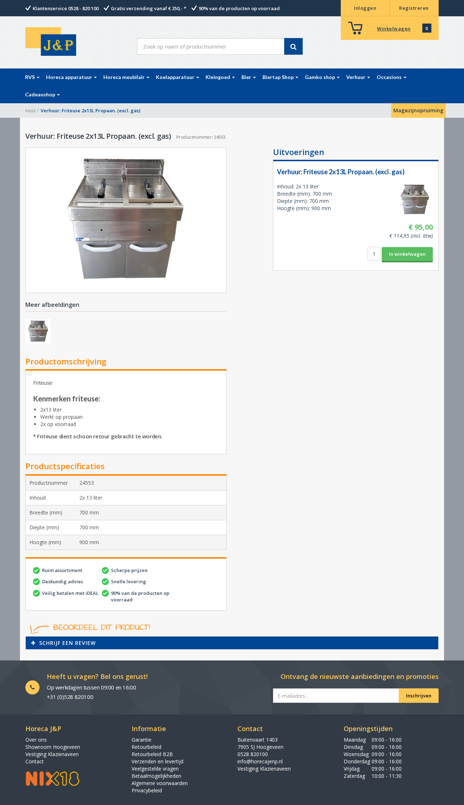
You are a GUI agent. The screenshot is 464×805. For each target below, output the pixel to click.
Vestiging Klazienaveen (52, 754)
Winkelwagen (394, 28)
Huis (30, 110)
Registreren (414, 8)
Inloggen (365, 8)
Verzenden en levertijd (157, 761)
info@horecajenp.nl (260, 761)
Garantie (142, 739)
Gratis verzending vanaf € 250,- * (148, 8)
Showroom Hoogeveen (52, 746)
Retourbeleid (146, 746)
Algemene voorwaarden (160, 783)
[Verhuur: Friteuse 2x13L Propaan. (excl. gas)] (126, 220)
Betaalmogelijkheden (156, 775)
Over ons (36, 739)
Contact (34, 761)
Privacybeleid (147, 790)
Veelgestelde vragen (155, 768)
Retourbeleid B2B (152, 754)
